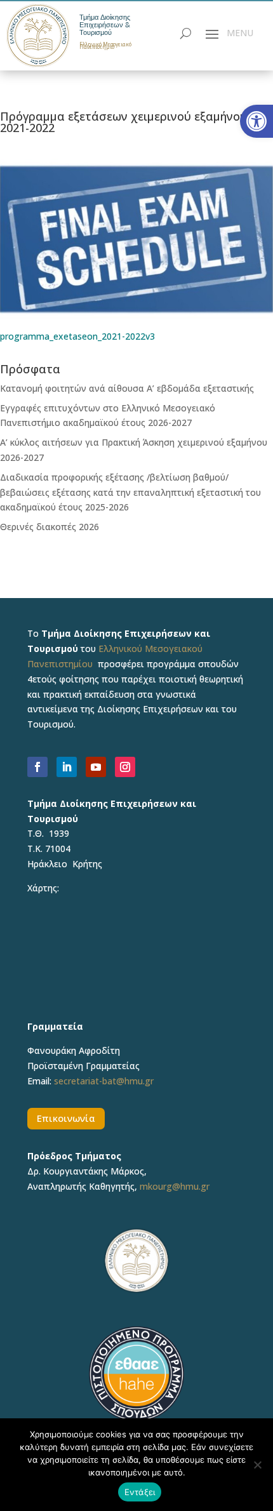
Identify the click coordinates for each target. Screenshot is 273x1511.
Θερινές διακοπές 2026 (49, 527)
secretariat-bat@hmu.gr (104, 1081)
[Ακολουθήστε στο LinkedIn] (67, 767)
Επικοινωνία (66, 1118)
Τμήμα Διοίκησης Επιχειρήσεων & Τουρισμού (104, 25)
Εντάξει (140, 1492)
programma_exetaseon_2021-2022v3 (77, 336)
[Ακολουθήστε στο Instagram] (125, 767)
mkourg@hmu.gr (175, 1186)
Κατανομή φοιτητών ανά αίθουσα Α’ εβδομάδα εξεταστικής (127, 388)
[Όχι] (257, 1464)
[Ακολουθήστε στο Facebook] (37, 767)
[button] (256, 121)
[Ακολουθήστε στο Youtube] (96, 767)
